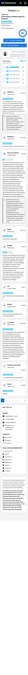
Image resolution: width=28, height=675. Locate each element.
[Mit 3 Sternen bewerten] (17, 55)
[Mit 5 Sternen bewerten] (24, 55)
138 (25, 400)
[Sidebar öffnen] (25, 3)
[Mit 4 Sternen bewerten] (21, 55)
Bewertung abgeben (18, 52)
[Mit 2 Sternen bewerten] (14, 55)
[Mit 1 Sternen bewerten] (11, 55)
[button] (20, 3)
